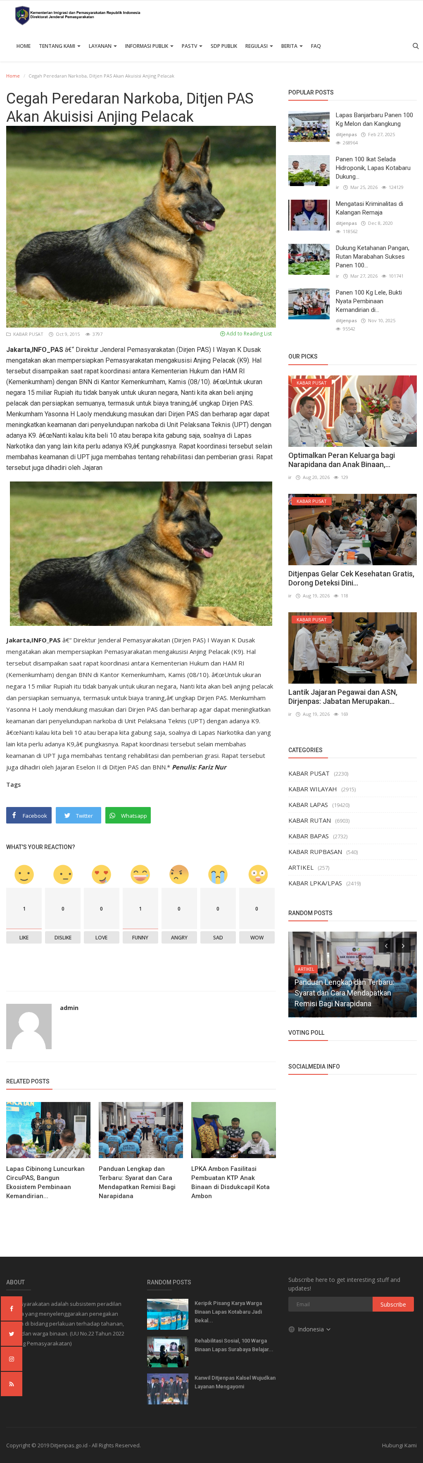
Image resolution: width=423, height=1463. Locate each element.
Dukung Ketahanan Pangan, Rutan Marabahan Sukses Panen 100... (372, 256)
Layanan (101, 46)
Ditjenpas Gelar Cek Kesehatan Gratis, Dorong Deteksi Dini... (351, 578)
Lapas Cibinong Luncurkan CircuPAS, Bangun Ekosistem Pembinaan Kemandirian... (45, 1182)
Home (24, 46)
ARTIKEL (301, 867)
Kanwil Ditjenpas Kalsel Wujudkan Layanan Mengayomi (235, 1382)
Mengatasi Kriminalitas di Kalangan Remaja (369, 208)
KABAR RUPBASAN (315, 851)
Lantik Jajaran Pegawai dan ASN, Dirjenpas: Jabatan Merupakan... (342, 697)
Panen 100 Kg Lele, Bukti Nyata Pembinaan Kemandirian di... (369, 301)
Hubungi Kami (399, 1445)
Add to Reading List (248, 333)
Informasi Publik (147, 46)
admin (69, 1008)
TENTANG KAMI (57, 46)
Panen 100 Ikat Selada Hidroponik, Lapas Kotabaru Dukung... (373, 168)
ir (337, 187)
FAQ (316, 46)
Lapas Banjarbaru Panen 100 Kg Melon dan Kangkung (374, 119)
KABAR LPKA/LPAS (315, 883)
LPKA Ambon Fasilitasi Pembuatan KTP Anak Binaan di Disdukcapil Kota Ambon (230, 1182)
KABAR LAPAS (308, 804)
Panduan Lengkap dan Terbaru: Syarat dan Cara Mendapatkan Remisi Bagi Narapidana (137, 1182)
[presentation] (386, 945)
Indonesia (312, 1329)
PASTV (190, 46)
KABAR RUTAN (309, 820)
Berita (290, 46)
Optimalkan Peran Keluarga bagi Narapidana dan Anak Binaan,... (341, 460)
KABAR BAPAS (308, 836)
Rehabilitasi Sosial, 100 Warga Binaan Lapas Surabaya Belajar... (234, 1345)
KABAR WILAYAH (312, 789)
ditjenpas (346, 134)
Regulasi (257, 46)
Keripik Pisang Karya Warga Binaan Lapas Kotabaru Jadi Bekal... (228, 1312)
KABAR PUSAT (28, 334)
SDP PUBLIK (224, 46)
